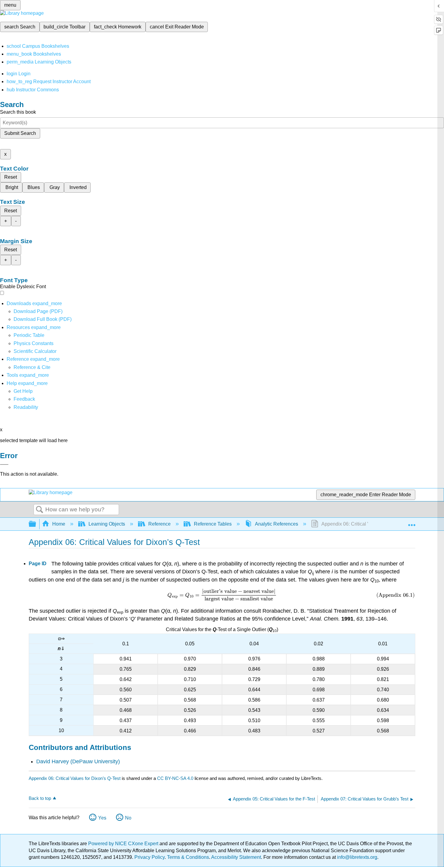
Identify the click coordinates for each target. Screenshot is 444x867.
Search (40, 510)
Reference (159, 523)
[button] (24, 399)
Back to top (40, 798)
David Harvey (52, 761)
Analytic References (276, 523)
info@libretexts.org (356, 857)
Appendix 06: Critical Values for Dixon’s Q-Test (75, 778)
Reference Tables (213, 523)
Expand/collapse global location (411, 522)
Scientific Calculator (35, 351)
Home (58, 523)
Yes (102, 817)
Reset (10, 177)
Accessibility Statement (236, 857)
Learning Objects (106, 523)
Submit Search (20, 133)
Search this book (18, 112)
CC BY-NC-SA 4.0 (175, 778)
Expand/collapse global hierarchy (36, 524)
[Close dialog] (4, 464)
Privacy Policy (149, 857)
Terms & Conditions (188, 857)
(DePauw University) (95, 761)
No (128, 817)
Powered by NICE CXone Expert (123, 843)
